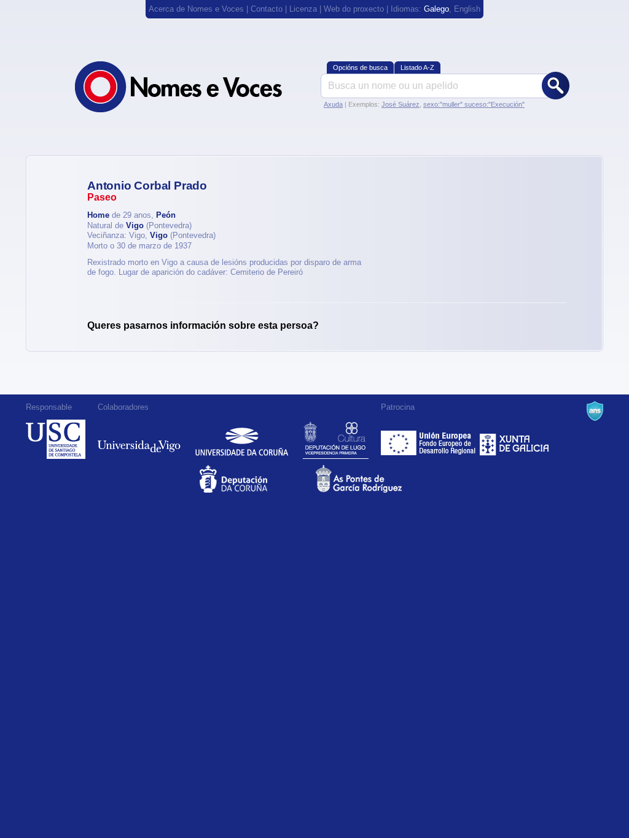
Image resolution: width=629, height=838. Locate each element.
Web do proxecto (354, 8)
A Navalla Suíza (595, 411)
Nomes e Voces (191, 86)
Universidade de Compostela (55, 439)
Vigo (135, 225)
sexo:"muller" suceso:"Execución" (474, 104)
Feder (429, 439)
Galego (436, 8)
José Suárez (400, 104)
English (467, 8)
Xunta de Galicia (514, 439)
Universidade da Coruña (241, 439)
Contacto (267, 8)
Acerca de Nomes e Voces (196, 8)
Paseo (102, 197)
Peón (166, 215)
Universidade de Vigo (139, 439)
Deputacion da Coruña (256, 479)
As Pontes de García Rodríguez (372, 479)
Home (98, 215)
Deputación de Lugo (336, 439)
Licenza (303, 8)
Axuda (333, 104)
